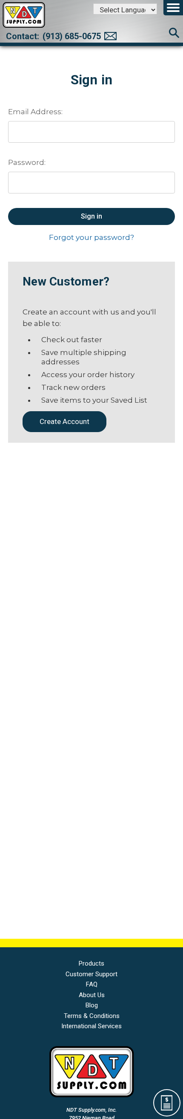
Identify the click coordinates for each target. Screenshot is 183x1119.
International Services (91, 1026)
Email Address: (35, 111)
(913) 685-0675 (72, 36)
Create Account (64, 421)
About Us (92, 995)
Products (91, 963)
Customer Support (91, 974)
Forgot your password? (91, 237)
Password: (27, 162)
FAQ (91, 984)
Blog (92, 1005)
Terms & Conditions (92, 1016)
